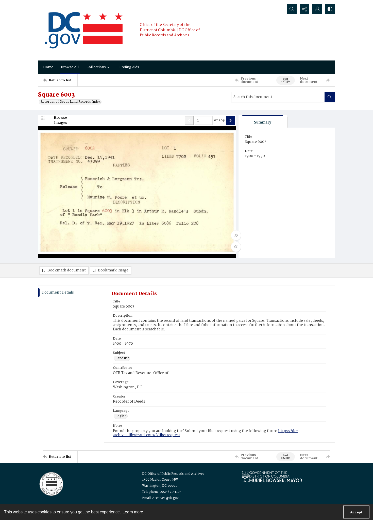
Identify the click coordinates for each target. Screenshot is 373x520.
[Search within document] (330, 97)
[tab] (263, 121)
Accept (356, 512)
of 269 (219, 120)
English (121, 416)
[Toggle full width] (236, 235)
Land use (122, 358)
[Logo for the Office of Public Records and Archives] (51, 483)
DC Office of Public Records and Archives (173, 474)
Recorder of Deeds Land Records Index (70, 101)
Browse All (70, 67)
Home (48, 67)
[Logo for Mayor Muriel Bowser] (271, 477)
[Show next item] (230, 120)
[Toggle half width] (236, 247)
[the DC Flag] (83, 30)
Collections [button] (96, 67)
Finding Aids (128, 67)
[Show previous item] (189, 120)
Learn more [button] (133, 512)
